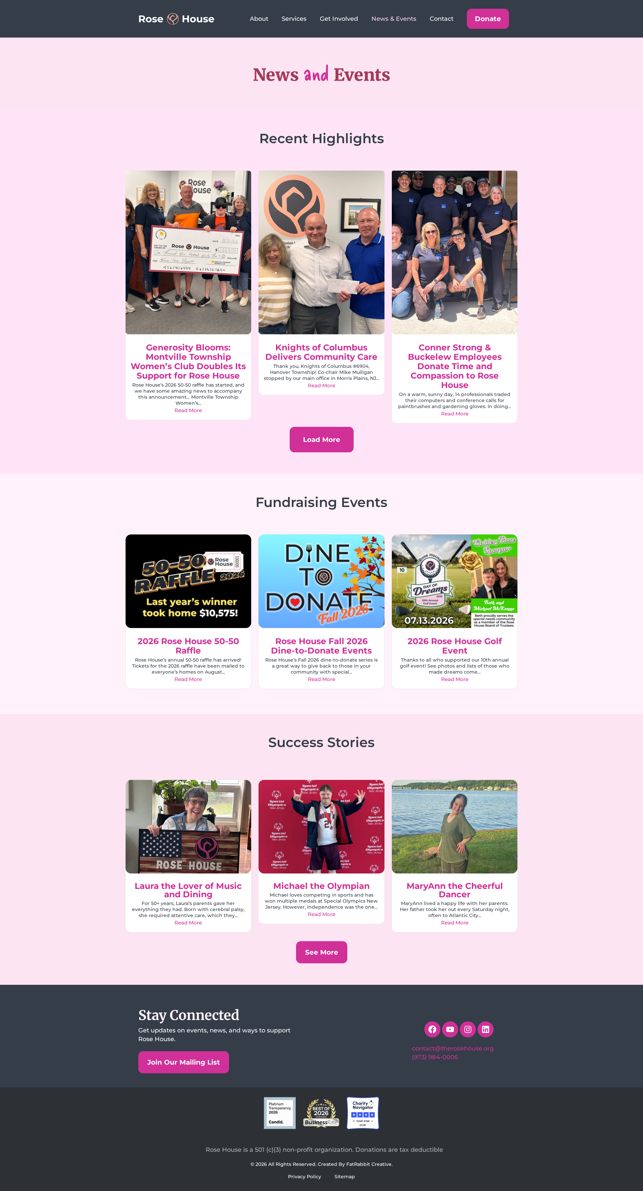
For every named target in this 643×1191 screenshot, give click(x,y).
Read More (188, 410)
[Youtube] (450, 1029)
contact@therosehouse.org (453, 1048)
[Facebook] (432, 1029)
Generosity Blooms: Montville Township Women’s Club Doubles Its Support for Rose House (188, 361)
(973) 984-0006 (435, 1057)
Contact (441, 18)
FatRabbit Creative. (369, 1164)
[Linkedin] (486, 1029)
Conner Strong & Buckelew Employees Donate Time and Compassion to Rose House (455, 366)
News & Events (393, 18)
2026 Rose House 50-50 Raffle (188, 646)
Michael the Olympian (321, 886)
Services (294, 18)
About (259, 18)
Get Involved (339, 18)
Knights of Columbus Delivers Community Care (321, 352)
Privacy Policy (304, 1177)
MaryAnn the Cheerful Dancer (455, 890)
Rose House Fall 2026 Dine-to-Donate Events (321, 646)
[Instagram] (468, 1029)
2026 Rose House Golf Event (455, 646)
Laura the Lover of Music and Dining (188, 890)
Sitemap (345, 1177)
